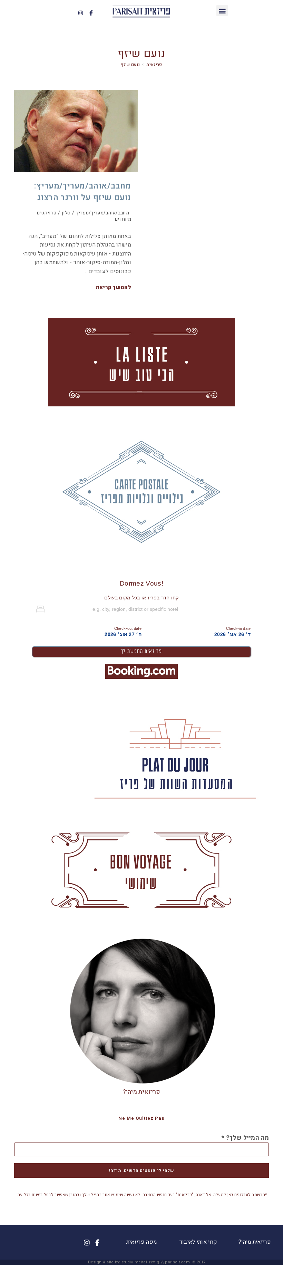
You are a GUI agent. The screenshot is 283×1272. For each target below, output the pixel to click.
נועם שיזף (130, 64)
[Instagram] (80, 13)
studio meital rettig (140, 1262)
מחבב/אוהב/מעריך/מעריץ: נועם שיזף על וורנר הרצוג (82, 192)
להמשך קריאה (113, 287)
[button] (222, 10)
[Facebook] (91, 13)
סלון (66, 212)
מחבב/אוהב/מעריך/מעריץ (102, 212)
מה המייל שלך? (245, 1138)
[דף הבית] (154, 64)
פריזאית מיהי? (141, 1092)
